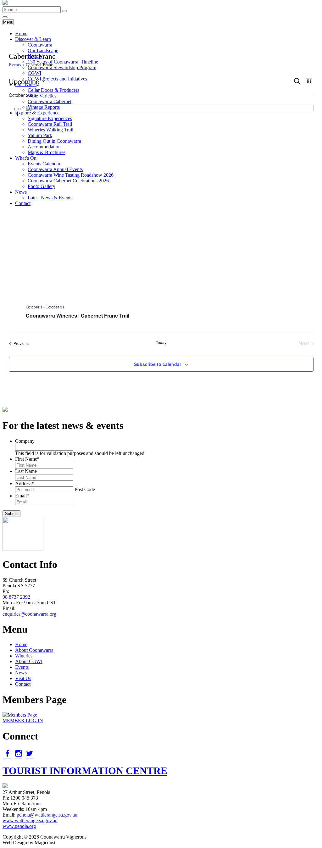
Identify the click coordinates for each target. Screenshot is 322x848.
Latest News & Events (50, 197)
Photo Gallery (41, 186)
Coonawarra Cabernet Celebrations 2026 (68, 180)
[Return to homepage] (5, 3)
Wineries (23, 655)
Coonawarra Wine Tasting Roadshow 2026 (71, 175)
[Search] (64, 11)
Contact (23, 203)
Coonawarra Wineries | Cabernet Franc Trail (77, 315)
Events (22, 667)
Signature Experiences (50, 118)
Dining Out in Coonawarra (54, 141)
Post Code (85, 489)
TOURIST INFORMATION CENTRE (85, 770)
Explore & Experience (37, 112)
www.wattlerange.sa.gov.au (30, 820)
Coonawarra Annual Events (55, 169)
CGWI (34, 73)
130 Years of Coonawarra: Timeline (63, 61)
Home (21, 33)
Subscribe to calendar (157, 364)
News (21, 192)
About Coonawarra (34, 650)
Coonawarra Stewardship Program (62, 67)
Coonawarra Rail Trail (50, 124)
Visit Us (23, 678)
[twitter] (29, 753)
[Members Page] (20, 715)
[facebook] (7, 753)
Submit (11, 513)
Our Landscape (43, 50)
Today (161, 342)
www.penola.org (19, 826)
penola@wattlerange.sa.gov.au (47, 815)
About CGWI (28, 661)
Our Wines (25, 84)
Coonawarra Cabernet (49, 101)
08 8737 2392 (16, 597)
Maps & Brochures (46, 152)
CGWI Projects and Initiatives (57, 78)
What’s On (25, 158)
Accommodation (44, 146)
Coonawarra (40, 44)
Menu (8, 22)
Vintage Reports (44, 107)
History (35, 56)
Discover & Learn (33, 39)
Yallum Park (40, 135)
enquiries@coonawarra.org (29, 614)
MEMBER (23, 720)
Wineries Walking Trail (50, 129)
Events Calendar (44, 163)
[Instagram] (18, 753)
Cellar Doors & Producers (53, 90)
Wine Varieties (42, 95)
